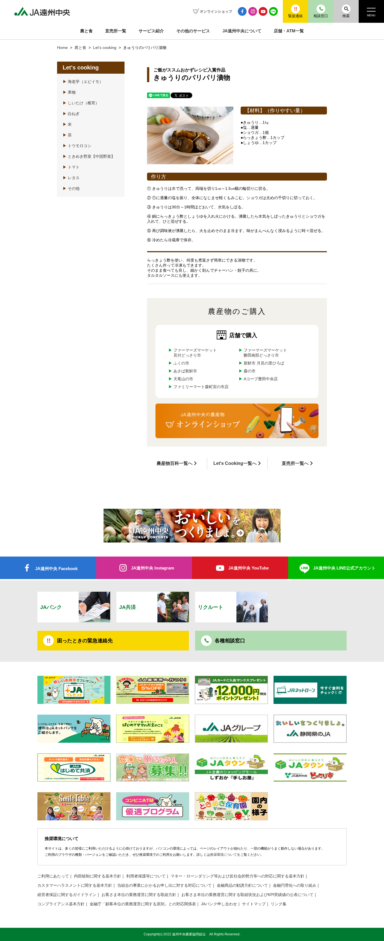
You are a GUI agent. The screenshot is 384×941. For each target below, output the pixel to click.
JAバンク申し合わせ (219, 904)
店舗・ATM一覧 (289, 30)
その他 (71, 188)
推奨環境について (223, 855)
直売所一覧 (115, 30)
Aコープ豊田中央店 (260, 379)
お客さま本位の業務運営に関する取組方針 (138, 895)
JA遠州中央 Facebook (56, 568)
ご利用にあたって (53, 876)
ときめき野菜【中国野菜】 (89, 156)
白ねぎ (71, 114)
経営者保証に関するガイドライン (66, 895)
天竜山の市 (183, 379)
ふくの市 (181, 363)
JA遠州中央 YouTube (248, 568)
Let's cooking (105, 48)
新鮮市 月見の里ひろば (263, 363)
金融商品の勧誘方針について (242, 885)
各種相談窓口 (230, 640)
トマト (71, 167)
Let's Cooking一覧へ (235, 463)
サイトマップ (254, 904)
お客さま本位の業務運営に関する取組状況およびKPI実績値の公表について (247, 895)
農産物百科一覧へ (175, 463)
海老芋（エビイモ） (83, 82)
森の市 (249, 371)
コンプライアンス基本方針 (61, 904)
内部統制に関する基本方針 (97, 876)
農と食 (86, 30)
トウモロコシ (77, 146)
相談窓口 (320, 16)
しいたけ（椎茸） (81, 103)
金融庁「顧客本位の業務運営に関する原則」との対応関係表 (143, 904)
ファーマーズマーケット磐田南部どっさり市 (265, 352)
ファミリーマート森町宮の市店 (201, 387)
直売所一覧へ (295, 463)
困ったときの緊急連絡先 (85, 640)
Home (62, 48)
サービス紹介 (151, 30)
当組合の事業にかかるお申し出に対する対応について (164, 885)
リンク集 (278, 904)
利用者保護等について (146, 876)
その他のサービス (193, 30)
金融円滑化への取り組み (294, 885)
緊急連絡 (295, 16)
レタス (71, 178)
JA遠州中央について (241, 30)
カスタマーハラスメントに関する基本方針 (74, 885)
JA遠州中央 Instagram (152, 568)
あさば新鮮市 (185, 371)
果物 (69, 92)
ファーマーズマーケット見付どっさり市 (195, 352)
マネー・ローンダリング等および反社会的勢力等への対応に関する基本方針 (237, 876)
